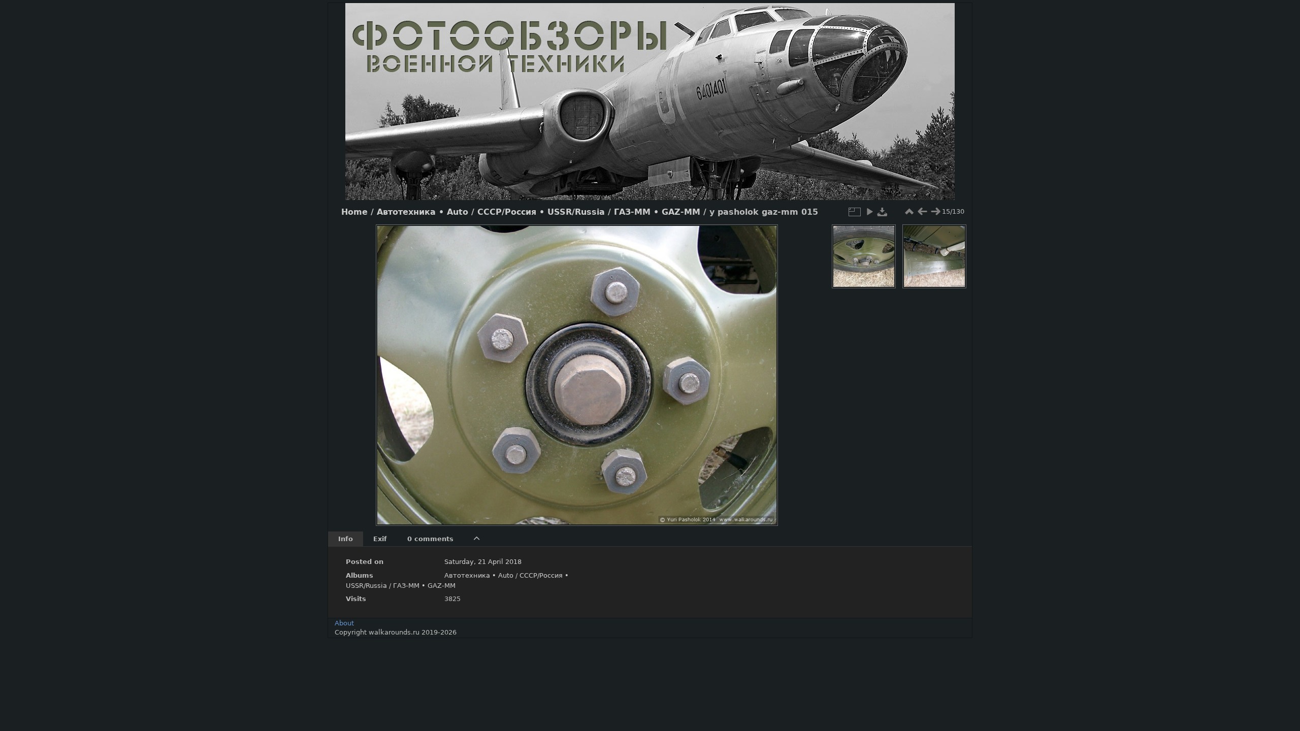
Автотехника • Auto (422, 212)
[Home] (650, 101)
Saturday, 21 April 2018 (483, 562)
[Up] (573, 239)
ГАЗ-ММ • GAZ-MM (657, 212)
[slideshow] (869, 211)
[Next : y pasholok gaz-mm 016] (935, 211)
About (344, 623)
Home (354, 212)
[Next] (761, 367)
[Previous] (392, 367)
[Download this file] (882, 211)
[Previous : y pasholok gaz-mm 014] (922, 211)
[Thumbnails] (909, 211)
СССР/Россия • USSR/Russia (541, 212)
